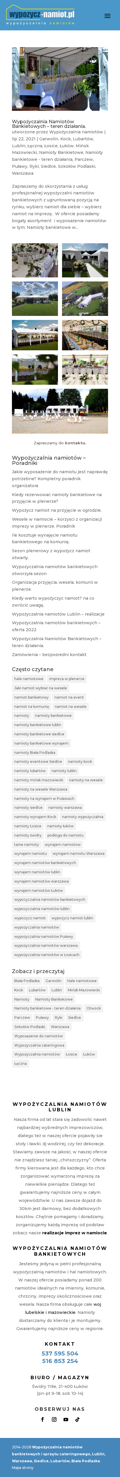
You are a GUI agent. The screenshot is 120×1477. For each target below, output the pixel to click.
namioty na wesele (86, 780)
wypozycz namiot (30, 918)
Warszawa (22, 173)
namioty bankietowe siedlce (39, 734)
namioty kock (80, 761)
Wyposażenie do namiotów (38, 1036)
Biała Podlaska (27, 981)
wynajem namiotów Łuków (38, 890)
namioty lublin (64, 771)
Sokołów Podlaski (76, 166)
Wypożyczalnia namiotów (76, 132)
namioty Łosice (27, 826)
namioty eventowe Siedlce (38, 761)
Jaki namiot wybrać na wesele (40, 688)
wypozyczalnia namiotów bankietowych (49, 899)
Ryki (34, 166)
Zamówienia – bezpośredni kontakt (49, 654)
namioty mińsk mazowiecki (38, 780)
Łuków (67, 145)
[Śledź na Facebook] (42, 1419)
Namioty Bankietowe (61, 152)
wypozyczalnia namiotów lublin (42, 909)
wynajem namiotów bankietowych (45, 863)
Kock (65, 138)
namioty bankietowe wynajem (41, 743)
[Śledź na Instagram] (54, 1419)
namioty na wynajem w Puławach (44, 798)
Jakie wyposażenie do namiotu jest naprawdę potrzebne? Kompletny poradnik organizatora (60, 478)
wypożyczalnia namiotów (36, 927)
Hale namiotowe (82, 981)
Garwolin (48, 138)
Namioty (21, 999)
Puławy (19, 166)
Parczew (84, 159)
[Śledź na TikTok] (77, 1419)
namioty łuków (60, 826)
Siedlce (48, 166)
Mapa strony (22, 1467)
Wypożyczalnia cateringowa (39, 1045)
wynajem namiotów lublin (37, 872)
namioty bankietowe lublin (37, 725)
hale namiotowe (28, 679)
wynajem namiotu (30, 853)
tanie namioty (26, 844)
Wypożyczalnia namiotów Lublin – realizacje (58, 614)
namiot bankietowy (31, 697)
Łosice (51, 145)
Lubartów (83, 138)
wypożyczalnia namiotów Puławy (43, 936)
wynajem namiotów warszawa (41, 881)
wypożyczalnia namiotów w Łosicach (47, 955)
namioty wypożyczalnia (82, 817)
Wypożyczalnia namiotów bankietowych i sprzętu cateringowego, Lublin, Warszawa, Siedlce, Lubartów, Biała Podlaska (58, 1454)
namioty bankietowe (53, 715)
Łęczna (34, 145)
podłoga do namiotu (65, 835)
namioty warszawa (65, 807)
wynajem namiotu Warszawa (79, 853)
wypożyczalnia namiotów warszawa (46, 945)
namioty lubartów (30, 771)
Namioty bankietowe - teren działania (47, 1008)
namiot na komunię (31, 706)
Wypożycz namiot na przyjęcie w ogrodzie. (57, 510)
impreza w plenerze (66, 679)
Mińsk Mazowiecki (84, 990)
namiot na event (69, 697)
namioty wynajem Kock (35, 817)
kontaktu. (75, 443)
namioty (21, 715)
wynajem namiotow (63, 844)
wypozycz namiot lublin (72, 918)
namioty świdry (28, 835)
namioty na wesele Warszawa (40, 789)
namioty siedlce (28, 807)
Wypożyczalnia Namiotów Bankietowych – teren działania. (49, 124)
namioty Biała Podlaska (34, 752)
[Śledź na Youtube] (65, 1419)
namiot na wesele (71, 706)
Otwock (94, 1008)
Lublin (18, 145)
